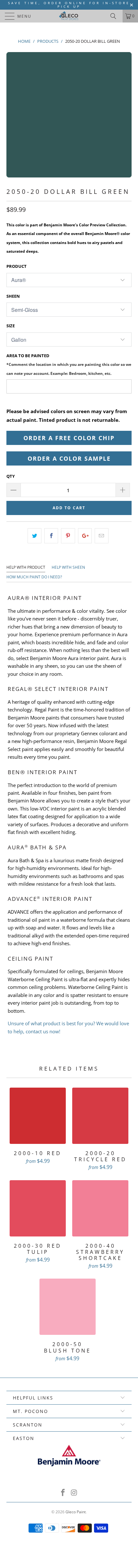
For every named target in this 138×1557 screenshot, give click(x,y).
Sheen (13, 296)
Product (16, 266)
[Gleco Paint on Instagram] (74, 1493)
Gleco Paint (75, 1512)
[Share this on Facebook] (51, 535)
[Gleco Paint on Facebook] (63, 1493)
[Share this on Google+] (85, 535)
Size (10, 326)
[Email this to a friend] (101, 535)
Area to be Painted (68, 364)
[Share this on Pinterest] (68, 535)
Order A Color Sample (69, 458)
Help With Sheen (68, 567)
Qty (10, 476)
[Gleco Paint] (69, 16)
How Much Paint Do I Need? (34, 577)
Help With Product (25, 567)
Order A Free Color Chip (69, 438)
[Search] (115, 16)
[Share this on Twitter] (34, 535)
